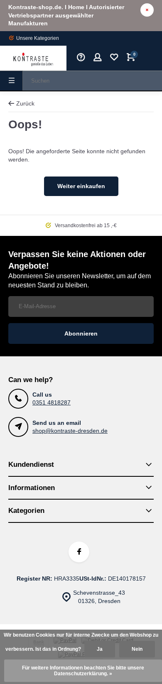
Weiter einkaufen (81, 186)
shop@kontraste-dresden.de (70, 430)
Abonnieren (81, 333)
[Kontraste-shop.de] (33, 58)
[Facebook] (79, 552)
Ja (100, 649)
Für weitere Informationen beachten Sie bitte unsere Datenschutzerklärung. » (83, 671)
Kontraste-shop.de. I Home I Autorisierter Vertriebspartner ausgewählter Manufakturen (66, 15)
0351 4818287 (51, 402)
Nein (137, 649)
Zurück (25, 103)
